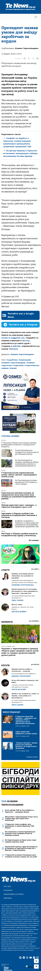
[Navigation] (36, 17)
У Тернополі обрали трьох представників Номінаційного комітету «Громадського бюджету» (18, 445)
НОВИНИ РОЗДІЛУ (32, 757)
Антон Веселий (19, 689)
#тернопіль (18, 365)
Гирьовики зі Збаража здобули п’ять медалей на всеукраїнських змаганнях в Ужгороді (19, 515)
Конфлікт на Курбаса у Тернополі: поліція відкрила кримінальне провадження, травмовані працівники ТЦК (27, 524)
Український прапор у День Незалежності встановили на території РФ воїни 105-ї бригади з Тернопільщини (21, 848)
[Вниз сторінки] (36, 966)
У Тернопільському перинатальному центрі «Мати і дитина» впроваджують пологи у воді (19, 475)
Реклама (8, 898)
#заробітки (12, 360)
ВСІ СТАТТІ (35, 569)
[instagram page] (37, 958)
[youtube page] (30, 958)
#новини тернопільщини (13, 363)
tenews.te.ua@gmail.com (13, 338)
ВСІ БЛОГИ (35, 664)
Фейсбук (16, 346)
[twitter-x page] (27, 958)
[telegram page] (34, 958)
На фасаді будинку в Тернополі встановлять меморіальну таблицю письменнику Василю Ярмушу (20, 153)
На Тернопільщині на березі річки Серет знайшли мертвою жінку (20, 841)
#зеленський (24, 360)
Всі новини (34, 540)
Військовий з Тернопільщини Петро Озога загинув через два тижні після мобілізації (21, 818)
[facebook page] (24, 958)
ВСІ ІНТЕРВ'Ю (34, 621)
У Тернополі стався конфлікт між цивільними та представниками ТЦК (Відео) (19, 826)
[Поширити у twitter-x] (29, 58)
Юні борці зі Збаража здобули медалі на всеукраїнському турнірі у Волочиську (19, 534)
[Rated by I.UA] (32, 967)
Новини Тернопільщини (26, 48)
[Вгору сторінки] (36, 961)
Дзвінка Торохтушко (21, 676)
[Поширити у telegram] (37, 58)
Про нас (7, 886)
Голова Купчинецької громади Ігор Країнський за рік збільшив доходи (26, 452)
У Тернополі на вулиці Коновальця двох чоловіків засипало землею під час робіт (21, 856)
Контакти (8, 890)
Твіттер (25, 341)
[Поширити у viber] (33, 58)
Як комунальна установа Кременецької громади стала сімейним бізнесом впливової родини (20, 833)
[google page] (20, 958)
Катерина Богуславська (23, 585)
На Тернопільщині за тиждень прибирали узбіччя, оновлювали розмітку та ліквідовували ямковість (27, 463)
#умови (13, 368)
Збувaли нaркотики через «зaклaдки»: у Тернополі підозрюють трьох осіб (19, 506)
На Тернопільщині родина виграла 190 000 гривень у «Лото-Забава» (26, 482)
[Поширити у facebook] (24, 58)
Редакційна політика (14, 894)
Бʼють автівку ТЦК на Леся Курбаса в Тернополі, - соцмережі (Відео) (19, 811)
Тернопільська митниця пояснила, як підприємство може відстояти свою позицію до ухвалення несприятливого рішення (18, 496)
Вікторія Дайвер (19, 611)
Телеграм (13, 349)
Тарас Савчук (17, 600)
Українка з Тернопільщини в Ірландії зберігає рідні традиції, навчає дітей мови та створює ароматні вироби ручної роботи (19, 652)
